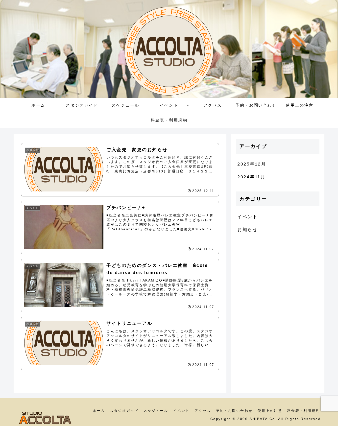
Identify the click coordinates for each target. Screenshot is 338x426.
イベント (181, 411)
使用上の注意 (270, 411)
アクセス (202, 411)
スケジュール (156, 411)
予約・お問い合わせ (234, 411)
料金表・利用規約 (303, 411)
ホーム (99, 411)
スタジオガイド (124, 411)
